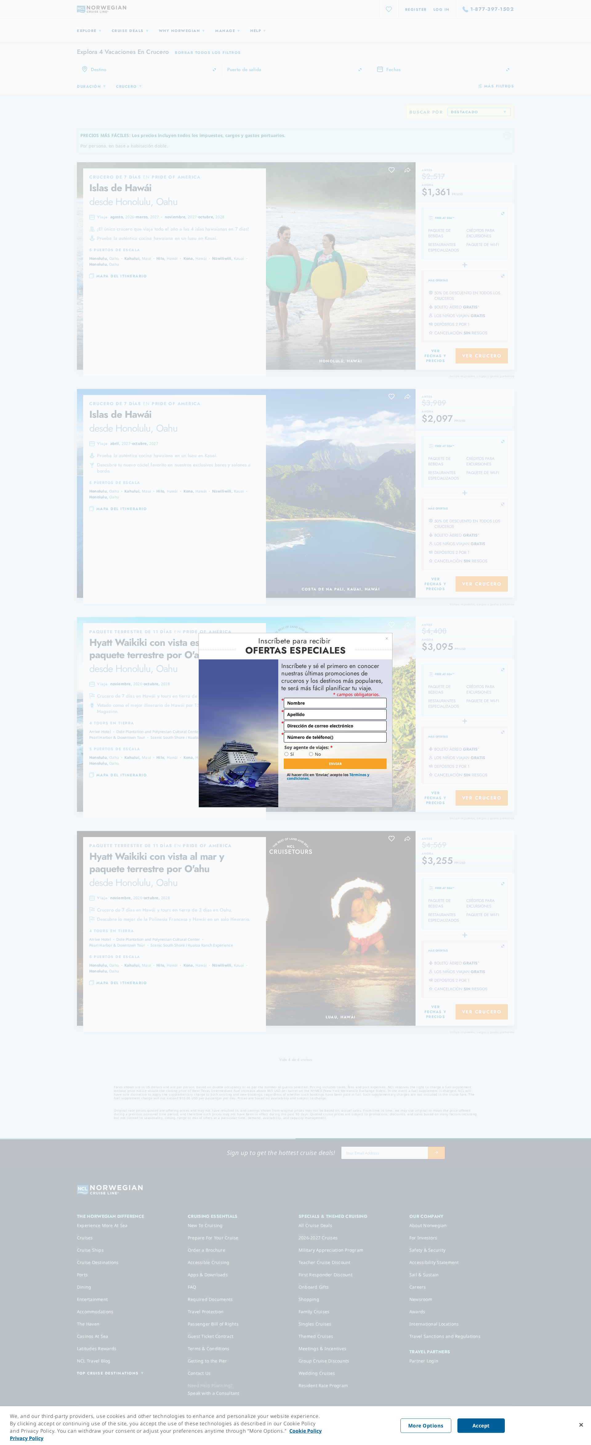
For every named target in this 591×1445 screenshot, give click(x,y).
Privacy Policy (26, 1438)
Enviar (335, 763)
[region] (295, 1425)
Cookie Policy (305, 1430)
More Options (426, 1425)
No (318, 754)
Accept (481, 1425)
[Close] (581, 1425)
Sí (292, 754)
